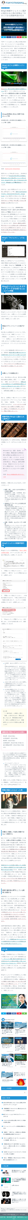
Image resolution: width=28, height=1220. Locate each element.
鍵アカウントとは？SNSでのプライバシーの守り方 (14, 1115)
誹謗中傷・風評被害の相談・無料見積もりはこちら (14, 1217)
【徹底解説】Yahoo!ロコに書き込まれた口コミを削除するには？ (14, 1109)
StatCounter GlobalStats (12, 168)
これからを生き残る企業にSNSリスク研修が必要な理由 (14, 1121)
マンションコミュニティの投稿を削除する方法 (14, 1127)
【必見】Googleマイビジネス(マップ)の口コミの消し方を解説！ (14, 1153)
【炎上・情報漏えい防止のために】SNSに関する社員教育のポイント (14, 1158)
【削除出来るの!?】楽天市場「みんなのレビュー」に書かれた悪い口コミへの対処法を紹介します (14, 1146)
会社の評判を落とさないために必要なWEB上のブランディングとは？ (14, 1103)
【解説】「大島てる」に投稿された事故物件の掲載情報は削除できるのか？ (14, 1133)
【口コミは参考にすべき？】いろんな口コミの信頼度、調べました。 (14, 1139)
